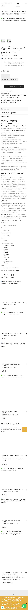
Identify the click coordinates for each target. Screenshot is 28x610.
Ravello (6, 255)
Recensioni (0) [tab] (5, 116)
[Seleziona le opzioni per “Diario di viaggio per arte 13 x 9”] (26, 455)
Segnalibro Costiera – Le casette (11, 520)
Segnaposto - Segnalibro (9, 303)
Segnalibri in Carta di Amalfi (10, 13)
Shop (6, 11)
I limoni (6, 252)
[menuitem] (18, 269)
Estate (6, 262)
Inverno (6, 258)
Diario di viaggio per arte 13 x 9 (12, 455)
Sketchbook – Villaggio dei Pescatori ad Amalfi (12, 572)
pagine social (15, 202)
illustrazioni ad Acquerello (19, 129)
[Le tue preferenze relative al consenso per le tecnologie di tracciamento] (2, 607)
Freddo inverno (8, 260)
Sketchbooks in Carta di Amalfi (11, 575)
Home (2, 11)
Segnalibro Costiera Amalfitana (9, 411)
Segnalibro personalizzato (10, 101)
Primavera (6, 257)
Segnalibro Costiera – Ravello (13, 488)
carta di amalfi (9, 96)
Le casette (7, 250)
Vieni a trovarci (5, 214)
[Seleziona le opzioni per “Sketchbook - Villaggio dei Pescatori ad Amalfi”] (26, 572)
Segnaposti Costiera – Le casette (11, 364)
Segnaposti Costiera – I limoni (12, 332)
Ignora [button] (26, 603)
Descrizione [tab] (5, 108)
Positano (6, 253)
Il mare (6, 248)
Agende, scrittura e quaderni (17, 11)
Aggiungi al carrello (10, 79)
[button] (27, 302)
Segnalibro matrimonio (13, 100)
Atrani (5, 246)
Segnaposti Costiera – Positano (13, 302)
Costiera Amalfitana (9, 245)
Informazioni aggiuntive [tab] (8, 112)
